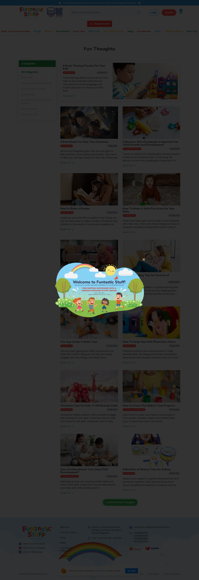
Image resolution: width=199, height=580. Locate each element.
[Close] (144, 259)
